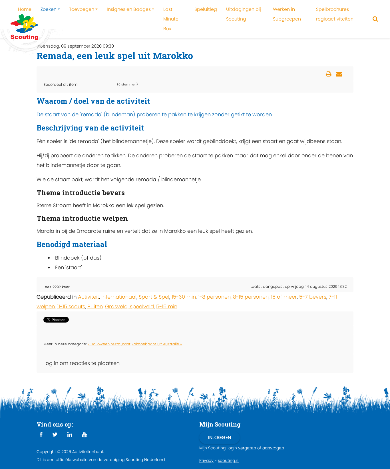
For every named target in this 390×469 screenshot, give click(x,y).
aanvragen (273, 448)
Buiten (95, 306)
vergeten (247, 448)
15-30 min (184, 296)
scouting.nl (228, 460)
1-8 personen (214, 296)
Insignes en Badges (129, 9)
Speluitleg (205, 9)
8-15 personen (251, 296)
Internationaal (118, 296)
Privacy (206, 460)
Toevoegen (81, 9)
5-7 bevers (312, 296)
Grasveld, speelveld (129, 306)
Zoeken (49, 9)
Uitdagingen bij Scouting (243, 14)
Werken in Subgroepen (287, 14)
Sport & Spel (154, 296)
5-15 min (166, 306)
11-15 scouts (71, 306)
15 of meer (284, 296)
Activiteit (88, 296)
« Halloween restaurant (109, 344)
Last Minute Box (170, 19)
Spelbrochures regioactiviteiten (334, 14)
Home (24, 9)
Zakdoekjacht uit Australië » (157, 344)
